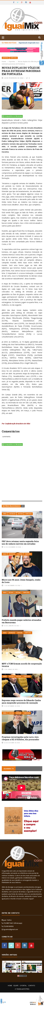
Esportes (5, 58)
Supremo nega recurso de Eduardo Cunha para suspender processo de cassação (21, 701)
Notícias (20, 514)
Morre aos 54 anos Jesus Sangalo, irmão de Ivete (21, 580)
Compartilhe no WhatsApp (13, 116)
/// (23, 506)
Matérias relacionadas (11, 506)
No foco (11, 592)
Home (10, 986)
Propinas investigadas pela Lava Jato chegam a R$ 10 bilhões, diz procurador (20, 738)
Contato (31, 986)
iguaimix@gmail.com (11, 929)
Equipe (15, 986)
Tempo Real (13, 58)
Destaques (12, 514)
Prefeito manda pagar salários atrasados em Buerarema (21, 621)
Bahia (4, 554)
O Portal (23, 986)
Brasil (5, 514)
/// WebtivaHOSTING (22, 989)
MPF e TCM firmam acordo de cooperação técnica (22, 664)
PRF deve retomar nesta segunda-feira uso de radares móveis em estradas (20, 542)
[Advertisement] (22, 474)
